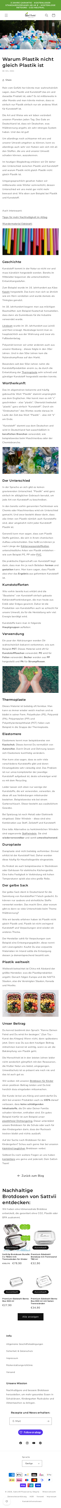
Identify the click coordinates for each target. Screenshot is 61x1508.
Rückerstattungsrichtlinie (19, 1365)
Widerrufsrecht (49, 1492)
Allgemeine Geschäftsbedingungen (24, 1344)
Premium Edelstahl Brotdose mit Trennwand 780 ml (44, 1256)
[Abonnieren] (48, 1421)
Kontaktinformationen (32, 1501)
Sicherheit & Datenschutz (19, 1351)
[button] (6, 15)
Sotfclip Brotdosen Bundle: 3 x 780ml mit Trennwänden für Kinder (16, 1256)
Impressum (12, 1358)
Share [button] (8, 79)
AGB (32, 1496)
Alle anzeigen (30, 1316)
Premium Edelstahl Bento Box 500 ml (15, 1299)
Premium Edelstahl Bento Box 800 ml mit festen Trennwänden (44, 1301)
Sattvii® (17, 1492)
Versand (10, 1372)
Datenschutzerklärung (17, 1496)
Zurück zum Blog (33, 1176)
